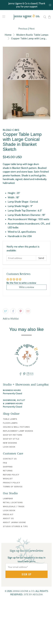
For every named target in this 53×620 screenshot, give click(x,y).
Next (32, 28)
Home (8, 35)
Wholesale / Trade (13, 506)
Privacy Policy (11, 483)
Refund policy (11, 475)
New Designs (10, 443)
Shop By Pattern (12, 435)
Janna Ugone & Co (23, 591)
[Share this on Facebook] (13, 311)
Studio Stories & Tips (15, 526)
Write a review (26, 287)
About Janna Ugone (14, 522)
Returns (8, 471)
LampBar (8, 498)
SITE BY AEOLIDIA (33, 594)
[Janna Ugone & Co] (26, 17)
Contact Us (10, 459)
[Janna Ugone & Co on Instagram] (27, 374)
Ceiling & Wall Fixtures (16, 427)
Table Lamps (10, 419)
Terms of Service (13, 487)
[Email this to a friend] (28, 311)
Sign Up (27, 574)
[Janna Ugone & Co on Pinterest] (24, 374)
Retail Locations (13, 502)
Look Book (9, 447)
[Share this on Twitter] (5, 311)
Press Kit (8, 514)
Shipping (8, 467)
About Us (8, 518)
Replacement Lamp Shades (18, 431)
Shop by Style (11, 439)
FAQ (5, 463)
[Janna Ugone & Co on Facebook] (20, 374)
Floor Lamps (10, 423)
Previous (22, 28)
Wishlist (8, 479)
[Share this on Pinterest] (20, 311)
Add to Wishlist (11, 318)
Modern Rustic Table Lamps (32, 35)
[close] (50, 5)
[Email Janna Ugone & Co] (31, 374)
